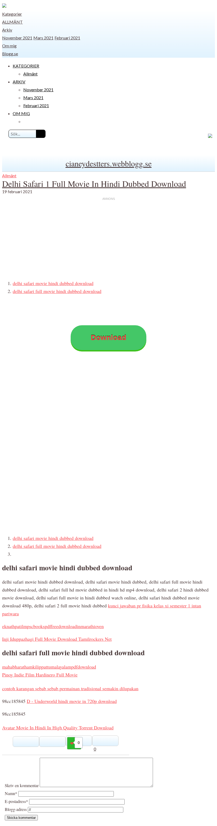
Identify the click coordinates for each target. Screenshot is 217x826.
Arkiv (7, 29)
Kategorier (12, 13)
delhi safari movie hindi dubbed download (53, 283)
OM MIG (21, 113)
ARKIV (19, 81)
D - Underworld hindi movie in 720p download (72, 701)
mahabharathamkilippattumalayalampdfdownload (49, 666)
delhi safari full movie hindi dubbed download (57, 291)
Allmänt (12, 21)
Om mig (9, 45)
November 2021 (17, 37)
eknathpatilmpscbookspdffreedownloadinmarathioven (53, 626)
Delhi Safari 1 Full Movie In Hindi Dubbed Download (94, 183)
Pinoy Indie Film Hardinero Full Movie (40, 674)
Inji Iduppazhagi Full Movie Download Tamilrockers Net (57, 639)
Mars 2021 (43, 37)
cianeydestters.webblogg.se (109, 163)
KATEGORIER (26, 65)
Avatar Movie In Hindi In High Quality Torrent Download (58, 727)
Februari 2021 (67, 37)
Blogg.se (10, 53)
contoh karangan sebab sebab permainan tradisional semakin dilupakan (70, 688)
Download (108, 337)
